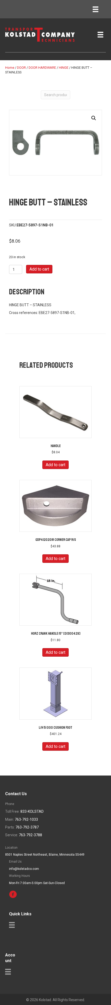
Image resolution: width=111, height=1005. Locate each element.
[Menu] (95, 9)
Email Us (15, 861)
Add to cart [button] (55, 464)
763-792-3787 (27, 827)
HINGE (63, 68)
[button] (93, 118)
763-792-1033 (26, 819)
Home (9, 68)
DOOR (21, 68)
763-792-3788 (30, 835)
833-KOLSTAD (32, 811)
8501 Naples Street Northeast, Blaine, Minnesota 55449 (44, 854)
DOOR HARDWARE (42, 68)
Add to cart (39, 269)
